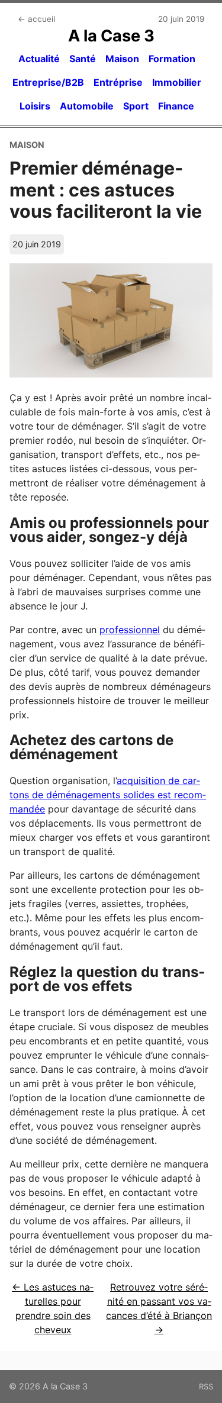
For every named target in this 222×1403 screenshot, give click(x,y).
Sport (136, 106)
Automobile (87, 106)
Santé (82, 58)
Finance (176, 106)
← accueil (36, 19)
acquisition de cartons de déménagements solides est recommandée (107, 795)
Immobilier (176, 82)
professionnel (129, 630)
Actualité (39, 58)
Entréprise (118, 82)
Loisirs (35, 106)
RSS (206, 1386)
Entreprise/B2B (48, 82)
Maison (122, 58)
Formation (172, 58)
